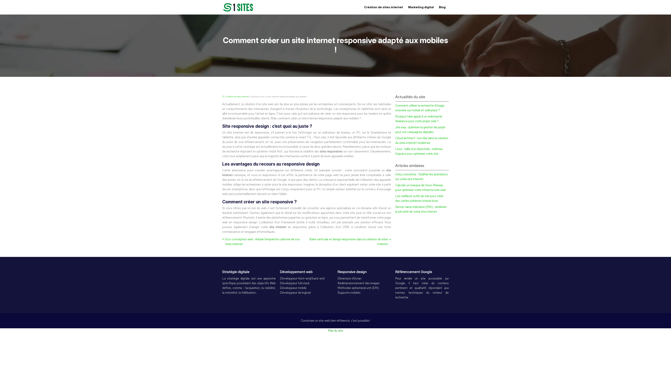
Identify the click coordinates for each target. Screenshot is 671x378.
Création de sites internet (383, 7)
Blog (442, 7)
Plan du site (335, 330)
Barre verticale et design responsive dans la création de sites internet (348, 241)
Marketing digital (421, 7)
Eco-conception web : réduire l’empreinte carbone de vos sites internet (262, 241)
